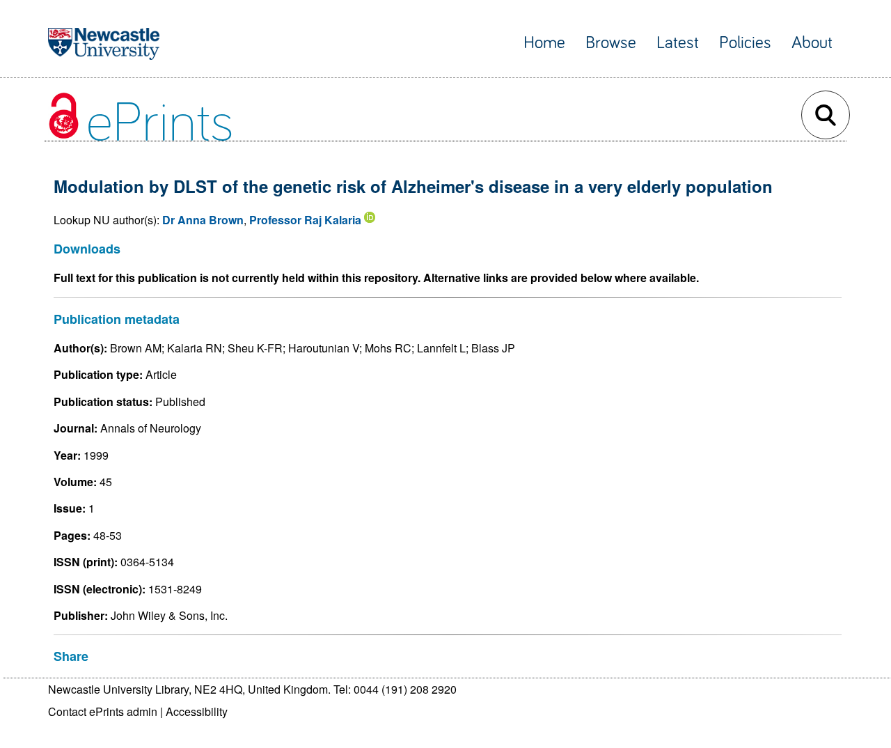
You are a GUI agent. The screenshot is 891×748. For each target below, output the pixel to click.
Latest (677, 43)
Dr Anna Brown (203, 220)
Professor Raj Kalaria (305, 220)
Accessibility (197, 711)
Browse (610, 43)
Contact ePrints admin (102, 711)
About (812, 43)
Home (544, 43)
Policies (745, 43)
